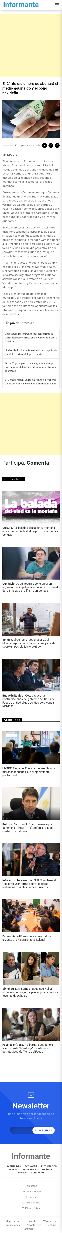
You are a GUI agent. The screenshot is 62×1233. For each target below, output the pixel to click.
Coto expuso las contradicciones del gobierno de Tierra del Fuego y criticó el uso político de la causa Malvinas (31, 337)
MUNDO (22, 1172)
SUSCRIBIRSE (43, 1130)
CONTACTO (37, 1172)
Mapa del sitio (14, 1221)
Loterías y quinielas (31, 1191)
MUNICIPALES (30, 1169)
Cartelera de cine (31, 1202)
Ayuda (32, 1221)
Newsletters (34, 1224)
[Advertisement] (31, 45)
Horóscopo (31, 1185)
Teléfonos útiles (31, 1208)
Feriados (31, 1197)
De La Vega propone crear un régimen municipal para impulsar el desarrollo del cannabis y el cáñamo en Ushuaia (31, 366)
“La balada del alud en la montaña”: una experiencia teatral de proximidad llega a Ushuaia (31, 352)
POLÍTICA (47, 1169)
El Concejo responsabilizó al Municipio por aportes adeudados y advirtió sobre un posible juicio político (31, 381)
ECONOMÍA (31, 1166)
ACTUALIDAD (14, 1166)
